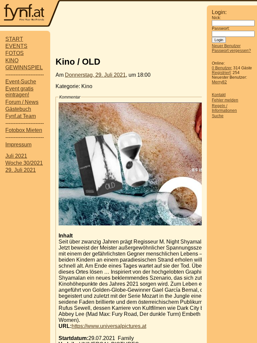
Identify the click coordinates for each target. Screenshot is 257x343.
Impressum (18, 144)
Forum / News (21, 102)
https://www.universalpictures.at (109, 326)
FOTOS (14, 53)
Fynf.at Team (20, 116)
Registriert (221, 72)
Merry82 (219, 82)
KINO (11, 60)
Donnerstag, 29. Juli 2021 (95, 75)
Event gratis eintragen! (19, 91)
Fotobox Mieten (23, 130)
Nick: (216, 17)
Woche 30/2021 (24, 163)
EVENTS (16, 46)
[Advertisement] (134, 41)
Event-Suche (20, 81)
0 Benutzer (221, 68)
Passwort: (221, 28)
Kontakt (219, 94)
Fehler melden (225, 100)
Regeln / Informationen (224, 108)
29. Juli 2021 (20, 170)
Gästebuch (18, 109)
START (14, 39)
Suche (218, 116)
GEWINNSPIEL (24, 67)
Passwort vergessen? (231, 50)
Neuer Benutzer (226, 46)
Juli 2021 (16, 156)
